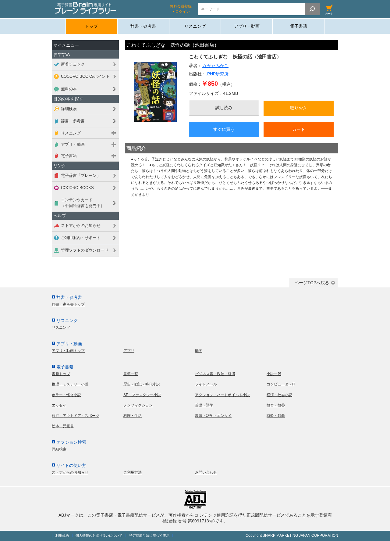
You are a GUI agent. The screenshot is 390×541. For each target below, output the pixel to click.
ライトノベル (206, 384)
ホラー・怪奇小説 (66, 395)
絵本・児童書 (63, 426)
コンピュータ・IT (281, 384)
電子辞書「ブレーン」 (81, 175)
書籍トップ (61, 374)
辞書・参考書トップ (68, 304)
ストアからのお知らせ (81, 225)
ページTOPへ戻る (312, 282)
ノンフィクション (138, 405)
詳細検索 (69, 108)
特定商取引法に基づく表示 (149, 535)
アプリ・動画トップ (68, 351)
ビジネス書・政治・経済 (215, 374)
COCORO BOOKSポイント (85, 76)
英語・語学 (204, 405)
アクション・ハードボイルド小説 (222, 395)
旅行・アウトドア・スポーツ (75, 416)
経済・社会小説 (279, 395)
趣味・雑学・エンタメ (213, 416)
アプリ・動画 (247, 26)
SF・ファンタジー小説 (142, 395)
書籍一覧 (130, 374)
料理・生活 (132, 416)
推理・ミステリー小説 (70, 384)
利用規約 (62, 535)
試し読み (223, 107)
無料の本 (69, 89)
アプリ (128, 351)
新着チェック (73, 64)
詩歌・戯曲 (276, 416)
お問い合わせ (206, 472)
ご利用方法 (132, 472)
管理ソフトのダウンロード (84, 250)
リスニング (195, 26)
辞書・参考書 (143, 26)
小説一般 (274, 374)
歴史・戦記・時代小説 (141, 384)
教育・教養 (276, 405)
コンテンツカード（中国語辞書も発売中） (83, 203)
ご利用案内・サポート (81, 237)
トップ (91, 26)
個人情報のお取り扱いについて (99, 535)
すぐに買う (224, 129)
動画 (198, 351)
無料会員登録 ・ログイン (181, 9)
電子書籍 (298, 26)
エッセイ (59, 405)
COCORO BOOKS (77, 187)
